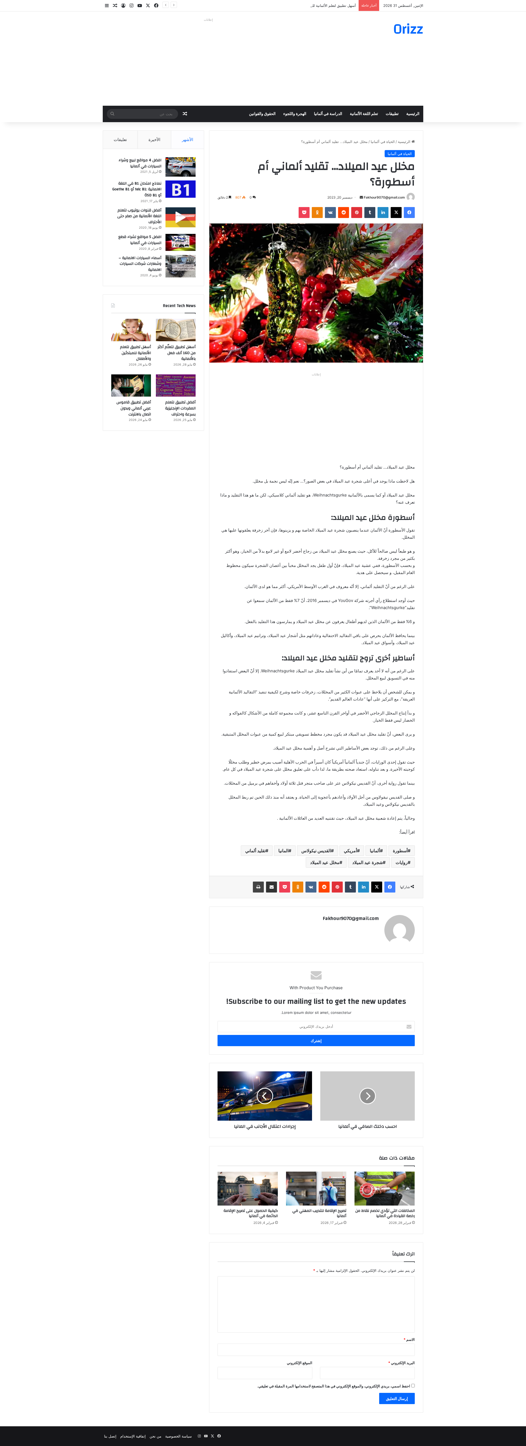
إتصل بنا (110, 1436)
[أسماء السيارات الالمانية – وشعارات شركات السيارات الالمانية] (180, 266)
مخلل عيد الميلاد (324, 862)
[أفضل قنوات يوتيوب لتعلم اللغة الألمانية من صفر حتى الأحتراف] (180, 217)
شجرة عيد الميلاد (367, 862)
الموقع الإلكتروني (299, 1363)
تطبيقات (392, 114)
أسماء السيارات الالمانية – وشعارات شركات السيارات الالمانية (140, 263)
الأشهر (187, 139)
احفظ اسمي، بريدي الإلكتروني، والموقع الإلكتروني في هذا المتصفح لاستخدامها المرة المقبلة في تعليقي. (333, 1386)
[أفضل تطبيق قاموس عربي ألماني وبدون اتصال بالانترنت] (131, 385)
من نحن (155, 1436)
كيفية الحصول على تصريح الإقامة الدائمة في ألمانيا (251, 1213)
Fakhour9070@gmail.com (384, 197)
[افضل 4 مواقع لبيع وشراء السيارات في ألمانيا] (180, 167)
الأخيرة (154, 139)
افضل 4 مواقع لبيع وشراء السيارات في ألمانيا (140, 163)
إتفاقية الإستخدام (133, 1436)
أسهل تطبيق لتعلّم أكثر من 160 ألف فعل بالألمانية (177, 352)
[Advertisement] (208, 62)
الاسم (409, 1339)
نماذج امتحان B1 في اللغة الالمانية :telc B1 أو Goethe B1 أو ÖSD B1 (136, 189)
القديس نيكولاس (316, 850)
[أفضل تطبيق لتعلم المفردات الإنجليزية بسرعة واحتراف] (176, 385)
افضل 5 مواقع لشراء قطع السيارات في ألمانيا (139, 239)
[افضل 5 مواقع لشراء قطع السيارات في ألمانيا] (180, 242)
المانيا (283, 850)
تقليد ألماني (255, 850)
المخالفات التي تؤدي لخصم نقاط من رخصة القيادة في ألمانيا (385, 1213)
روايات (402, 862)
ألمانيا (375, 850)
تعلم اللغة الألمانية (364, 114)
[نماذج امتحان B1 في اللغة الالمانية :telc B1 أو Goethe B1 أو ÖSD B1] (180, 189)
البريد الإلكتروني (401, 1363)
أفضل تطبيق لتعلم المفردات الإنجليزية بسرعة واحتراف (180, 408)
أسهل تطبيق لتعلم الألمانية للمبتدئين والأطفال (321, 5)
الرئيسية (412, 114)
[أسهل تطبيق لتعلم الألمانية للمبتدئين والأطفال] (131, 330)
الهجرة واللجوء (294, 114)
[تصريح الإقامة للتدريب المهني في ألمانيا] (316, 1189)
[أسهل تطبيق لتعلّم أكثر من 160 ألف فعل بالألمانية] (176, 330)
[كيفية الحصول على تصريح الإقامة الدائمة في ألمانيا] (248, 1189)
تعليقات (120, 139)
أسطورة (400, 850)
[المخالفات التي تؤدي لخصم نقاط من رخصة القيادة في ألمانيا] (385, 1189)
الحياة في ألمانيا (383, 141)
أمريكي (350, 850)
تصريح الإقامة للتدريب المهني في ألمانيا (319, 1213)
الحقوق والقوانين (262, 114)
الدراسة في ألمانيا (328, 114)
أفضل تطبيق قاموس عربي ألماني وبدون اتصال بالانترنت (133, 408)
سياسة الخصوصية (178, 1436)
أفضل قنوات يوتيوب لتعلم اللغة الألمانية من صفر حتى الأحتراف (139, 216)
